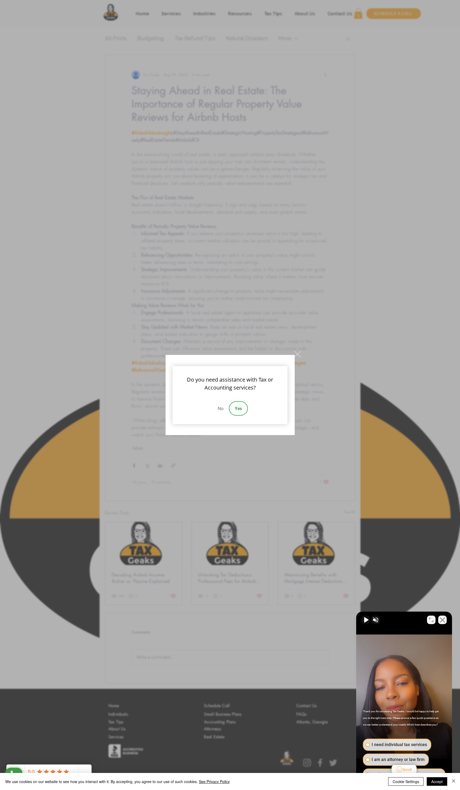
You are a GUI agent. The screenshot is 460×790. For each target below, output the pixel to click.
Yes (238, 408)
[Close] (453, 781)
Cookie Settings (406, 781)
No (221, 408)
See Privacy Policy (214, 781)
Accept (437, 781)
